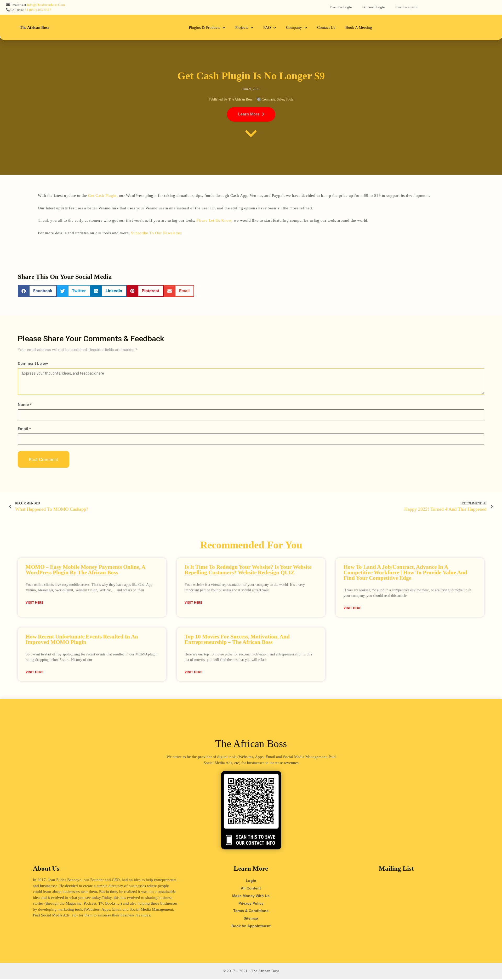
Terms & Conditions (251, 911)
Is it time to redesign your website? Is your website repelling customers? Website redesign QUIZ (248, 570)
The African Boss (34, 27)
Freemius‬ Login (341, 7)
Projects (241, 27)
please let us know (213, 220)
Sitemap (251, 918)
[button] (251, 114)
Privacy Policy (251, 903)
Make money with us (251, 896)
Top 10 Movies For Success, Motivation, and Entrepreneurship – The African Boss (237, 639)
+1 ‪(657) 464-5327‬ (38, 10)
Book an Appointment (251, 926)
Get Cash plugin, (103, 195)
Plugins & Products (204, 27)
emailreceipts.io (406, 7)
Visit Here (34, 602)
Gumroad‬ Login (373, 7)
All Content (251, 888)
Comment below (33, 364)
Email (24, 429)
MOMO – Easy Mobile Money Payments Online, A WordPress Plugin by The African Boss (85, 570)
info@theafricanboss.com (46, 5)
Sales (280, 99)
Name (25, 405)
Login (251, 880)
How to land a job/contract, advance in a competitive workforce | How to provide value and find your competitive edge (405, 572)
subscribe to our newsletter (156, 233)
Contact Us (326, 27)
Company (294, 27)
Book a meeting (358, 27)
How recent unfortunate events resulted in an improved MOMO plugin (82, 639)
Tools (290, 99)
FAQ (267, 27)
